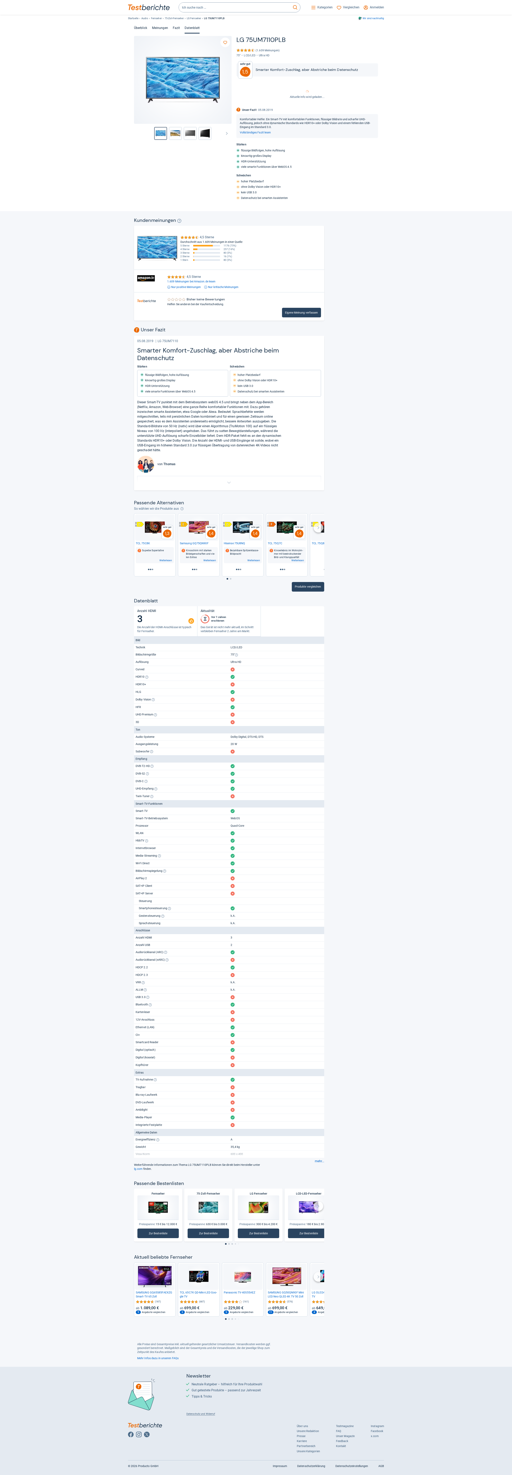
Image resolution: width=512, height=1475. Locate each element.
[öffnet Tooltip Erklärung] (179, 221)
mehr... (319, 1161)
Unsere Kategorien (308, 1451)
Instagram (377, 1426)
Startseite (133, 18)
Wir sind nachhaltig (373, 18)
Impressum (280, 1466)
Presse (301, 1436)
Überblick (140, 28)
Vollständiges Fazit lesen (255, 132)
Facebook (377, 1431)
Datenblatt (192, 28)
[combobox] (234, 7)
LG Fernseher (194, 18)
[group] (175, 133)
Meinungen (160, 28)
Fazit (176, 28)
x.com (374, 1436)
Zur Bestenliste (160, 1234)
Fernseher (156, 18)
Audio (144, 18)
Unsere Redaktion (308, 1431)
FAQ (338, 1431)
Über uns (302, 1426)
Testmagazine (345, 1426)
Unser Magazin (345, 1436)
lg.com (138, 1168)
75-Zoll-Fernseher (174, 18)
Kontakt (341, 1446)
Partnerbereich (306, 1446)
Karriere (302, 1441)
